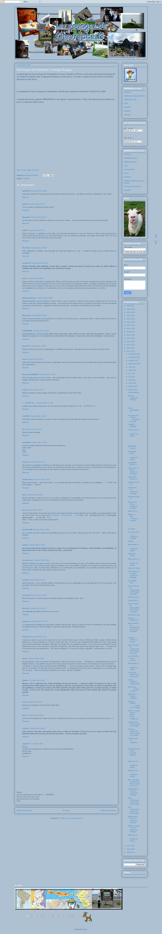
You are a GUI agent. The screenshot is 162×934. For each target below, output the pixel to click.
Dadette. (25, 680)
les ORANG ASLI (132, 582)
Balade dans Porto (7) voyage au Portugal (133, 819)
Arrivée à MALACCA (133, 619)
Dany (24, 495)
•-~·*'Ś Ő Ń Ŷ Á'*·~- (29, 403)
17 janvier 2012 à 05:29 (37, 728)
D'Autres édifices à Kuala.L (132, 640)
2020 (129, 325)
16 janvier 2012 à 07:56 (36, 230)
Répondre (25, 197)
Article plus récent (24, 810)
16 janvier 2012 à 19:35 (35, 495)
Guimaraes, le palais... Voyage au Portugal (133, 471)
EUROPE (26, 178)
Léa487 (24, 230)
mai (130, 377)
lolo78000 (25, 416)
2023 (129, 315)
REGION (127, 115)
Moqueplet (26, 217)
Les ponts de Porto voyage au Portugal (134, 724)
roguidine (25, 744)
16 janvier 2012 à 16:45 (39, 442)
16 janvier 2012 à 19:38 (41, 530)
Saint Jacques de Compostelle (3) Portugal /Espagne (133, 607)
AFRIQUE (127, 92)
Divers (126, 173)
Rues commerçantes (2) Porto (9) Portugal (133, 801)
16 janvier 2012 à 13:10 (36, 390)
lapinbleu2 (26, 191)
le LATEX (131, 529)
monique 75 (26, 263)
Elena (24, 715)
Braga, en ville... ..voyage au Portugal (133, 517)
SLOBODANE (27, 331)
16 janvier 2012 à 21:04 (37, 608)
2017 (129, 335)
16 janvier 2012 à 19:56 (37, 580)
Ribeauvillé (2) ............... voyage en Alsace (133, 666)
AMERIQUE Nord (130, 158)
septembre (133, 364)
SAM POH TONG (132, 555)
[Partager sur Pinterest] (53, 175)
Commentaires (133, 392)
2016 (129, 338)
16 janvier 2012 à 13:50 (45, 403)
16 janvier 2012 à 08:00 (39, 248)
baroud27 (25, 346)
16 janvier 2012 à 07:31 (39, 217)
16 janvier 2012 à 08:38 (40, 263)
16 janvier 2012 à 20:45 (38, 595)
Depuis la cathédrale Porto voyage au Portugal (134, 732)
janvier (131, 390)
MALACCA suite (134, 615)
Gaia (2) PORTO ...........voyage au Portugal (134, 704)
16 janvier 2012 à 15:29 (38, 416)
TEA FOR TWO (134, 568)
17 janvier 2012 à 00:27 (37, 680)
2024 (129, 312)
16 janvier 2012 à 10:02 (41, 331)
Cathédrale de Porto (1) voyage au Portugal (133, 792)
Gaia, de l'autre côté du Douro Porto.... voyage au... (134, 715)
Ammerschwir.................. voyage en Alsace (134, 433)
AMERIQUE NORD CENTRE (134, 96)
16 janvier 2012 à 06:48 (39, 191)
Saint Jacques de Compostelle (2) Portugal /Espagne (133, 627)
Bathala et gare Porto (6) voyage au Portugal (134, 829)
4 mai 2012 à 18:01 (36, 744)
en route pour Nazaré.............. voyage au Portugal (134, 418)
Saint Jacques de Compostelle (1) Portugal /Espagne (133, 649)
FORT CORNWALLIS (134, 410)
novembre (133, 357)
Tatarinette (26, 637)
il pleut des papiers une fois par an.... (134, 675)
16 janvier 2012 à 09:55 (39, 315)
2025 (129, 309)
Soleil (24, 278)
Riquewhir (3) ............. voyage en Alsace (133, 773)
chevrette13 (35, 170)
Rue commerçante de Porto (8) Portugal (133, 810)
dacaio (24, 658)
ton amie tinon (27, 560)
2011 (129, 846)
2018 (129, 332)
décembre (133, 354)
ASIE (126, 103)
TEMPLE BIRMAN (132, 425)
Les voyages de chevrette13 (45, 14)
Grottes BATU (133, 600)
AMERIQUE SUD (130, 100)
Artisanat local (133, 597)
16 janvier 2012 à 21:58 (39, 621)
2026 (129, 306)
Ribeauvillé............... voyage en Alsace (134, 689)
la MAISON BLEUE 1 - (133, 478)
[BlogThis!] (46, 175)
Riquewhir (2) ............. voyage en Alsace (133, 764)
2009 (129, 852)
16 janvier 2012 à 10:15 (47, 374)
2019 (129, 328)
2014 (129, 345)
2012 (129, 351)
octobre (132, 360)
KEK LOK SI (132, 511)
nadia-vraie (26, 621)
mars (131, 383)
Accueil (66, 810)
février (131, 386)
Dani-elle (25, 608)
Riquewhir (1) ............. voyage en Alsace (133, 838)
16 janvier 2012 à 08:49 (35, 278)
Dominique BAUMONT (30, 374)
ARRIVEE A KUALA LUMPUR (132, 696)
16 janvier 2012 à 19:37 (34, 510)
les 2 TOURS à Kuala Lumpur (133, 658)
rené (23, 702)
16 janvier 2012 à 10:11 (35, 359)
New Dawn (26, 248)
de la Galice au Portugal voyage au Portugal (133, 574)
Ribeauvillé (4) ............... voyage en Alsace (133, 547)
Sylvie (24, 359)
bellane (25, 204)
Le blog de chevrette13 (132, 186)
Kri (23, 429)
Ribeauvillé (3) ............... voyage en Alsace (133, 562)
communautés (129, 169)
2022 (129, 319)
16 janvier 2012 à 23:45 (36, 658)
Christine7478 (27, 530)
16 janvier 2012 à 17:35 (36, 462)
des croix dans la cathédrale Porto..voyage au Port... (134, 782)
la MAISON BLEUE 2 (132, 464)
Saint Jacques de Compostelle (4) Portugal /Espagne (133, 590)
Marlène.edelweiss (29, 298)
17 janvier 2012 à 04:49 (35, 715)
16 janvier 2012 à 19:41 (42, 560)
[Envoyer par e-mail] (44, 175)
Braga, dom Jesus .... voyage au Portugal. (133, 505)
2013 (129, 348)
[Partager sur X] (48, 175)
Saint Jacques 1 (22, 170)
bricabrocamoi (27, 479)
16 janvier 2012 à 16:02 (33, 429)
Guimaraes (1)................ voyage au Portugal (134, 490)
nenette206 (26, 442)
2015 (129, 341)
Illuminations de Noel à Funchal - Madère (134, 752)
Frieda (24, 390)
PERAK (131, 541)
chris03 (25, 462)
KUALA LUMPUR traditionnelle (133, 682)
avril (130, 380)
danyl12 (25, 580)
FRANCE (127, 111)
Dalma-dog (26, 315)
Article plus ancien (108, 810)
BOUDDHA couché (132, 447)
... (134, 404)
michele (25, 728)
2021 (129, 322)
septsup (25, 545)
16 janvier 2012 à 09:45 (45, 298)
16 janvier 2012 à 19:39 (37, 545)
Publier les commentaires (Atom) (71, 818)
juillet (131, 370)
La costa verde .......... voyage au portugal (133, 535)
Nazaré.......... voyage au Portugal (133, 398)
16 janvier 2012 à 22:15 (39, 637)
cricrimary (26, 595)
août (130, 367)
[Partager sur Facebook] (50, 175)
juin (130, 373)
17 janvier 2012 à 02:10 (34, 702)
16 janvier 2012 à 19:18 (42, 479)
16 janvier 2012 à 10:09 (38, 346)
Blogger (84, 929)
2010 (129, 849)
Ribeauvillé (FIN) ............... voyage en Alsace (133, 455)
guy (23, 510)
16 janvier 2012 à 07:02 (36, 204)
